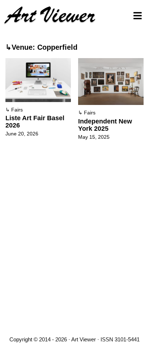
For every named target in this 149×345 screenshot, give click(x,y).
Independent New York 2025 (105, 125)
